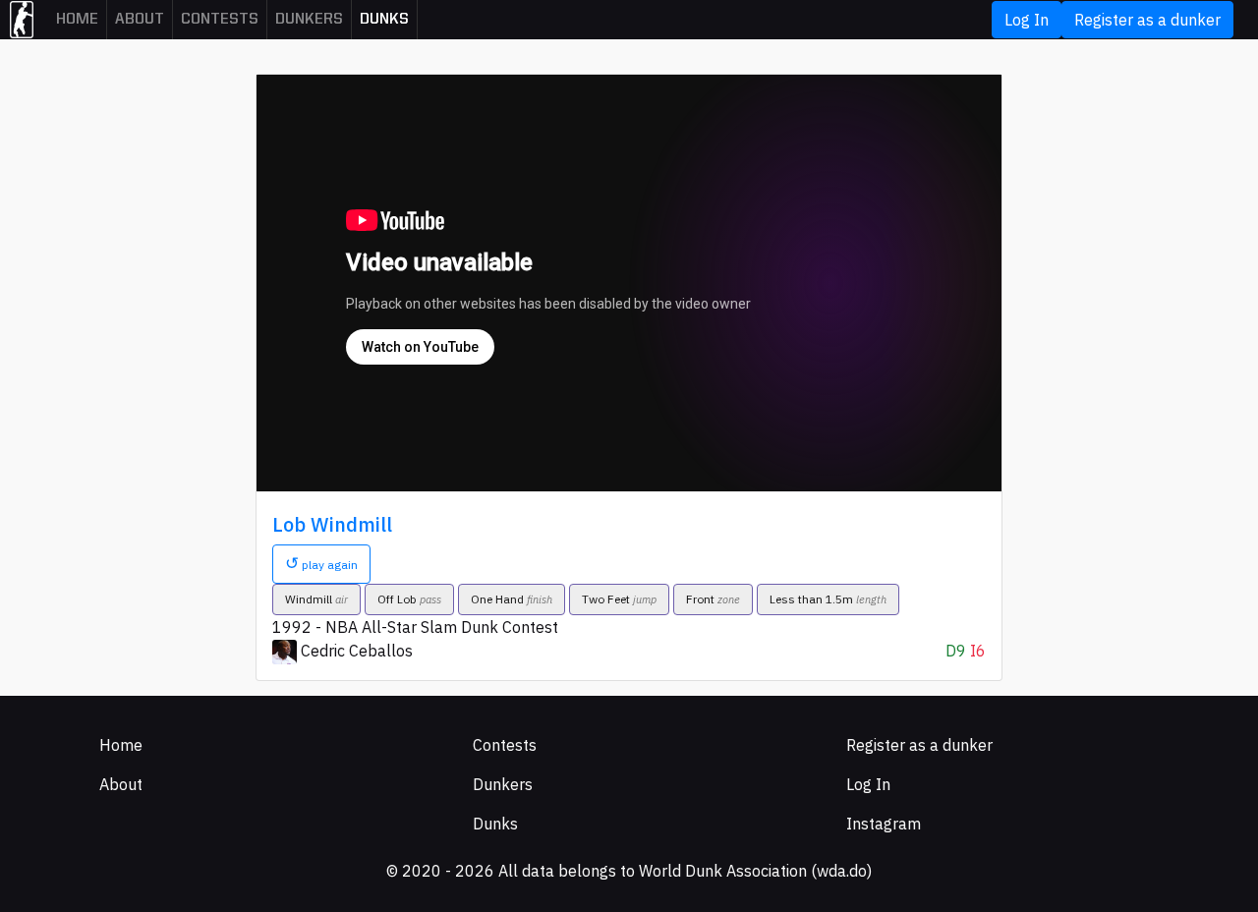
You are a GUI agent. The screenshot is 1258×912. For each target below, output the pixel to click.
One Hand (511, 599)
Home (77, 20)
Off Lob (409, 599)
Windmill (316, 599)
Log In (1026, 19)
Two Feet (619, 599)
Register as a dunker (1147, 19)
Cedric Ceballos (357, 650)
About (139, 20)
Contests (219, 20)
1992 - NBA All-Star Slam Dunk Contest (415, 627)
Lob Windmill (332, 524)
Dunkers (309, 20)
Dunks (384, 20)
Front (713, 599)
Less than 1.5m (828, 599)
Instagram (883, 823)
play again (321, 563)
